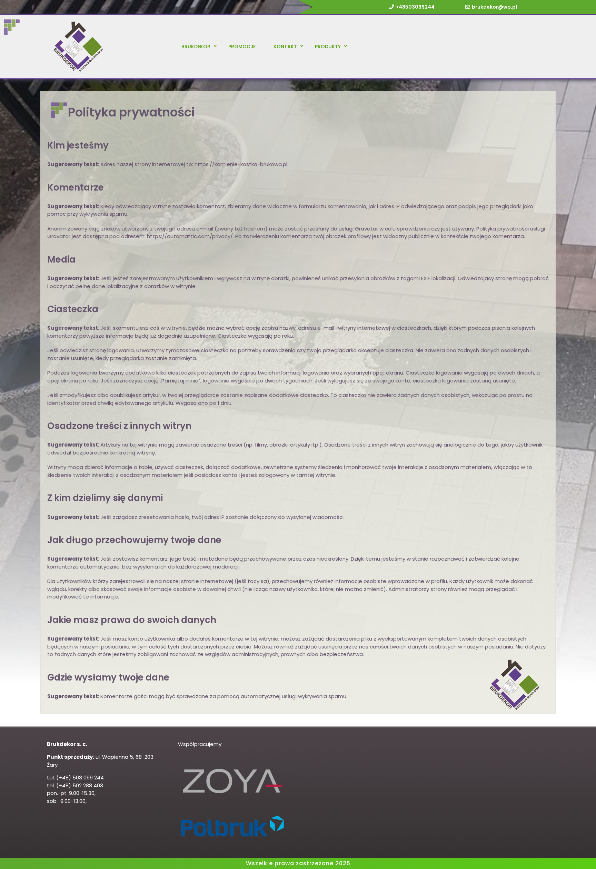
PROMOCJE (242, 46)
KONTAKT (285, 46)
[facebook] (33, 7)
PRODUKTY (328, 46)
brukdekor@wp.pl (494, 6)
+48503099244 (415, 6)
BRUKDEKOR (195, 46)
